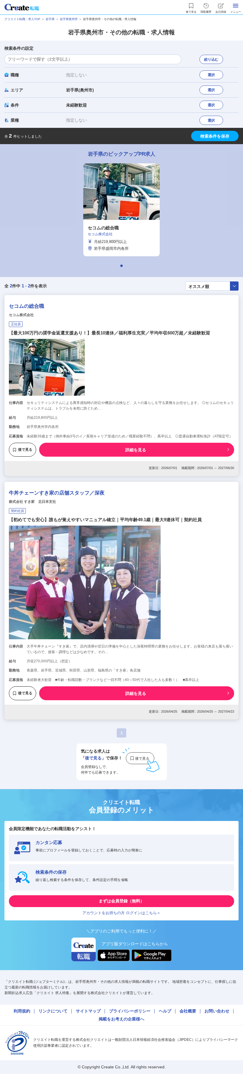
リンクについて (53, 1011)
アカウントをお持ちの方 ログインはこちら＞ (121, 913)
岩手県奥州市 (69, 19)
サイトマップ (88, 1011)
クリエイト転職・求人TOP (22, 19)
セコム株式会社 (21, 315)
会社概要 (188, 1011)
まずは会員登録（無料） (121, 901)
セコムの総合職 (26, 306)
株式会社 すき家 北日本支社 (32, 502)
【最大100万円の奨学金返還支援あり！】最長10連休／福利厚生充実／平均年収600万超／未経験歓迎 (109, 332)
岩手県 (50, 19)
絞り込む (211, 59)
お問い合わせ (216, 1011)
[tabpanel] (121, 209)
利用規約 (22, 1011)
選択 (211, 75)
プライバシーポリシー (130, 1011)
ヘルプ (165, 1011)
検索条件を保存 (214, 136)
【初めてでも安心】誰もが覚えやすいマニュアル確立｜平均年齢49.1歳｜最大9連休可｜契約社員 (105, 519)
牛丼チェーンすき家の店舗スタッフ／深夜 (57, 493)
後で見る (25, 449)
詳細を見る (135, 449)
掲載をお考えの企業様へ (121, 1019)
